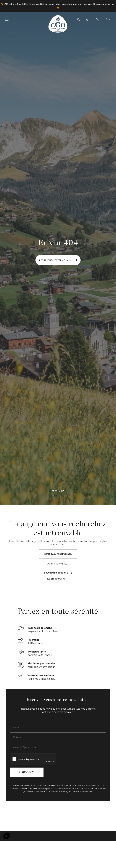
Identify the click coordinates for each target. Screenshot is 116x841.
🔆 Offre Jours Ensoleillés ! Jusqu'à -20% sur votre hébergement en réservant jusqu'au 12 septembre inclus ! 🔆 (58, 6)
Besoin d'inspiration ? (56, 572)
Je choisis (19, 826)
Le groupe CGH (56, 578)
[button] (6, 835)
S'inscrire (27, 772)
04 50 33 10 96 (87, 19)
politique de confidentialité (81, 791)
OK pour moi (50, 826)
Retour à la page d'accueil (58, 554)
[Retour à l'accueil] (58, 24)
